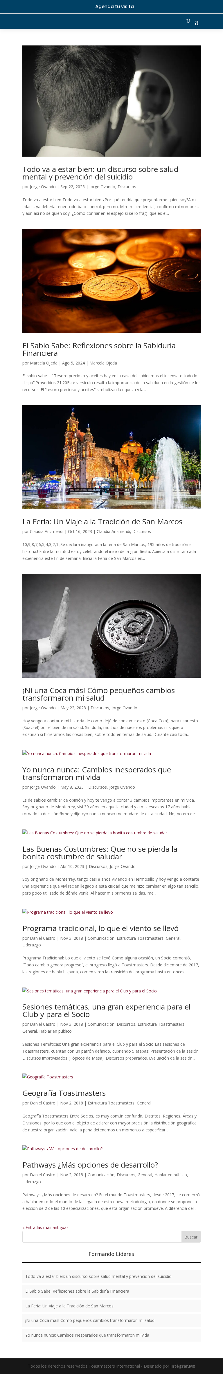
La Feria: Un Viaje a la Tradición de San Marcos (102, 521)
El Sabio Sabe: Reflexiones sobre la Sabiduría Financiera (99, 349)
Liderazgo (31, 945)
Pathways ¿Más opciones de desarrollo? (90, 1164)
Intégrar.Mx (182, 1366)
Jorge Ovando (43, 186)
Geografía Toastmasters (64, 1093)
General (173, 938)
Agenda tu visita (114, 6)
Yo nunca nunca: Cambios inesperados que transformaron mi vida (96, 773)
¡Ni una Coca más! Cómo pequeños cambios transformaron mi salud (98, 694)
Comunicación (101, 938)
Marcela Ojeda (43, 363)
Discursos (127, 186)
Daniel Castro (42, 938)
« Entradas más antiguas (45, 1227)
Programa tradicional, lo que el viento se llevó (100, 928)
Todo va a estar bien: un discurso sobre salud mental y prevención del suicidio (100, 173)
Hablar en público (55, 1031)
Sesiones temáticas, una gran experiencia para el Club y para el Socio (106, 1010)
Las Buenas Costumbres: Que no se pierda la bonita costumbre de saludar (99, 853)
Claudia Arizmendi (46, 531)
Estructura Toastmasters (140, 938)
